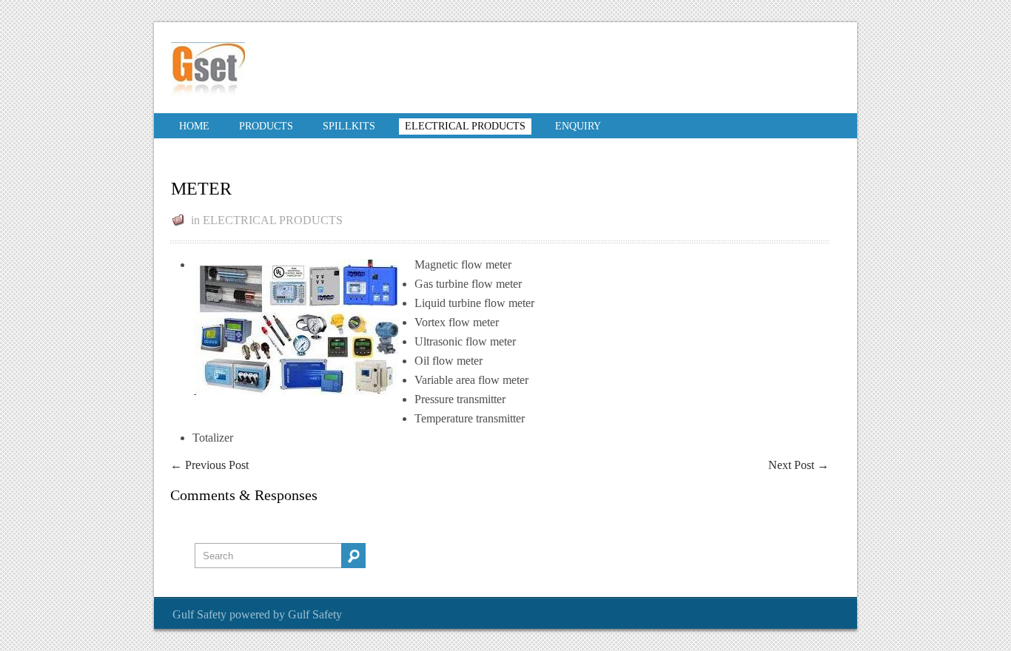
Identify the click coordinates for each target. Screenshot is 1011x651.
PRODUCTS (266, 126)
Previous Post (209, 465)
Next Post (798, 465)
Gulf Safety (199, 614)
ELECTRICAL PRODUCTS (465, 126)
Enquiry (578, 126)
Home (194, 126)
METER (201, 188)
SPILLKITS (349, 126)
